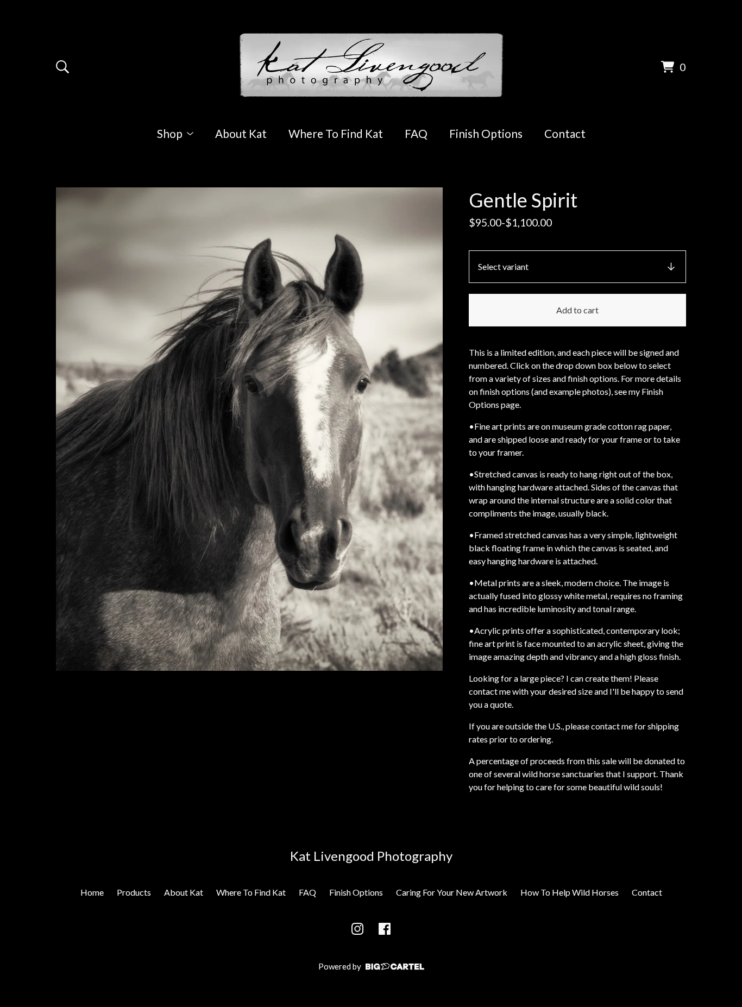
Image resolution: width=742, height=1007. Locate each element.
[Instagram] (357, 929)
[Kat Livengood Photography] (371, 65)
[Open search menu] (62, 67)
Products (134, 892)
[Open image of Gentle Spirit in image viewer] (249, 429)
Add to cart (577, 310)
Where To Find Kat (335, 133)
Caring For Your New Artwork (451, 892)
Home (92, 892)
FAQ (416, 133)
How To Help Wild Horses (569, 892)
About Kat (241, 133)
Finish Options (486, 133)
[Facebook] (384, 929)
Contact (565, 133)
